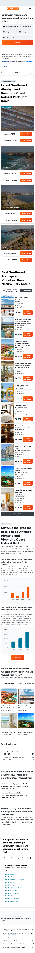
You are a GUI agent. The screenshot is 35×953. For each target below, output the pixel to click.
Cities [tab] (6, 858)
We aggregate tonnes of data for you (15, 944)
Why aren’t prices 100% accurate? (14, 947)
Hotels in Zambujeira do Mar (13, 888)
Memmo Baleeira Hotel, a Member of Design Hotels (23, 364)
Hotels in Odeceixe (11, 890)
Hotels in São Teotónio (12, 898)
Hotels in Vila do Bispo (11, 901)
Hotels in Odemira (10, 896)
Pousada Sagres (21, 426)
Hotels (15, 915)
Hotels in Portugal (16, 916)
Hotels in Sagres (10, 877)
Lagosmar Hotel (20, 405)
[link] (17, 657)
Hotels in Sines (9, 882)
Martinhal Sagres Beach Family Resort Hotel (23, 320)
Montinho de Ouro (21, 385)
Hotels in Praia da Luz (11, 893)
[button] (3, 9)
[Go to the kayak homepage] (13, 8)
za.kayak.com (7, 915)
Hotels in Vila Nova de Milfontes (14, 879)
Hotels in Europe (23, 915)
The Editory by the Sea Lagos (23, 447)
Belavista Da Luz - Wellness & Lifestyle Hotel (22, 342)
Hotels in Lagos (9, 874)
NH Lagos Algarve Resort (21, 298)
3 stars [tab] (20, 683)
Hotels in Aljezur (10, 885)
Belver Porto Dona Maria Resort (23, 469)
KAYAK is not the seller (10, 940)
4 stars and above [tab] (8, 683)
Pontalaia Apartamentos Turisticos (23, 491)
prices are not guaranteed (9, 934)
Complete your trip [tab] (17, 858)
